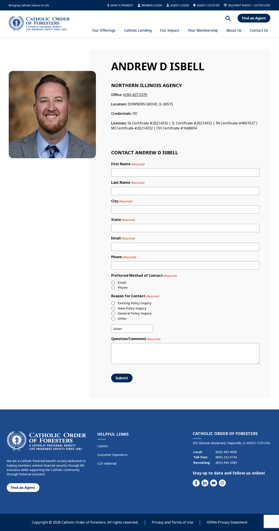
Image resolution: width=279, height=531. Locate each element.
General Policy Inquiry (135, 313)
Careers (102, 446)
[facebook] (196, 482)
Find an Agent (254, 18)
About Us (234, 30)
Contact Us (259, 30)
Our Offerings (104, 30)
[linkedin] (204, 482)
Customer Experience (112, 455)
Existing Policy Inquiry (134, 303)
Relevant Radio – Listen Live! (249, 5)
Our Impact (169, 30)
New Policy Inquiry (132, 308)
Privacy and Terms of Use (172, 522)
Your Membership (203, 30)
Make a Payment (122, 5)
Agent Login (179, 5)
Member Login (151, 5)
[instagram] (222, 482)
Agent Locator (208, 5)
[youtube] (213, 482)
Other (122, 318)
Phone (123, 287)
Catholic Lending (138, 30)
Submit (122, 378)
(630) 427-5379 (135, 94)
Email (122, 282)
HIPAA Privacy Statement (227, 522)
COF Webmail (106, 463)
